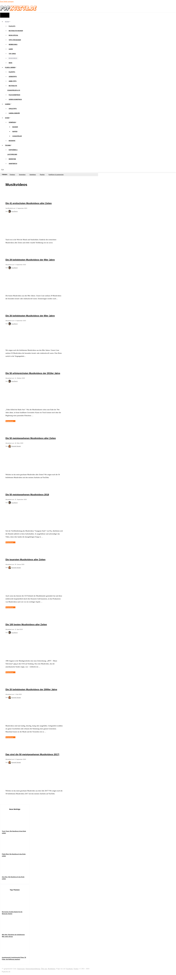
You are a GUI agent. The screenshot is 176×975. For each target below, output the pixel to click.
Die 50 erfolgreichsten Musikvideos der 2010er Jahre (33, 373)
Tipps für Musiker (15, 40)
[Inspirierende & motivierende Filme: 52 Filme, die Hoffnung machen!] (15, 953)
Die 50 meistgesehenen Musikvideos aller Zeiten (31, 438)
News (10, 62)
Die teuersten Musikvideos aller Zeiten (25, 559)
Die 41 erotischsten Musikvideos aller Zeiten (29, 203)
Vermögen (12, 122)
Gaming (7, 104)
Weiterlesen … (10, 421)
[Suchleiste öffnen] (2, 170)
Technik (8, 145)
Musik (7, 21)
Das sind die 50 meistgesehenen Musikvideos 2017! (32, 754)
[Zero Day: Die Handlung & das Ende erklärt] (15, 872)
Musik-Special (13, 35)
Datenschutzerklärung (33, 969)
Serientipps (13, 76)
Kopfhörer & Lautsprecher (56, 174)
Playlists (12, 26)
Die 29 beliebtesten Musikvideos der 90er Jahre (30, 259)
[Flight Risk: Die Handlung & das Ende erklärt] (15, 849)
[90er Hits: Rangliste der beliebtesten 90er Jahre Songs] (15, 930)
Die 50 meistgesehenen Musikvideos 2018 (27, 494)
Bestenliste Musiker (16, 30)
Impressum (21, 969)
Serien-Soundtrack (15, 99)
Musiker (15, 127)
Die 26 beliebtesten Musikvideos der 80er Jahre (30, 315)
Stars (7, 118)
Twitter (76, 969)
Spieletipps (13, 108)
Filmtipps (12, 72)
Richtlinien (51, 969)
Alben (11, 49)
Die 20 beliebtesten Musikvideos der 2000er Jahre (31, 689)
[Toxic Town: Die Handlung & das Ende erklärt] (15, 826)
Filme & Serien (10, 67)
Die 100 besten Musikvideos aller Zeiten (26, 624)
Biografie (12, 140)
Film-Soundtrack (14, 95)
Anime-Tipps (12, 81)
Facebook (69, 969)
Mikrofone (12, 159)
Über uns (44, 969)
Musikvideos (13, 58)
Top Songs (12, 53)
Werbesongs (13, 44)
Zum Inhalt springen (7, 1)
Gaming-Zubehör (14, 113)
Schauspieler (17, 136)
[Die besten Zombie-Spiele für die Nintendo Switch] (15, 907)
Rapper (14, 131)
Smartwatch (13, 163)
